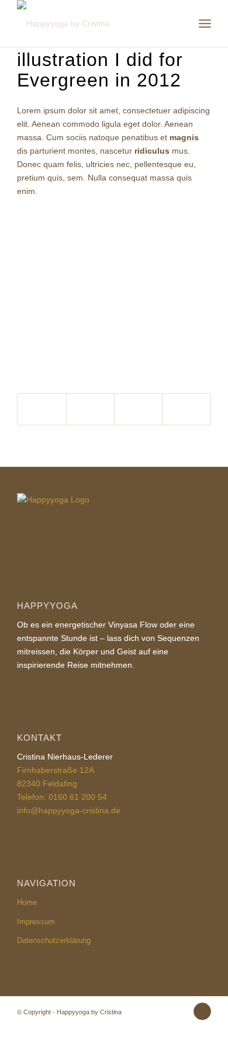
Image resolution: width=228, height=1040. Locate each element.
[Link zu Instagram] (202, 1011)
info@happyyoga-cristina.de (68, 810)
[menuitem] (205, 23)
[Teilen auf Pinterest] (138, 409)
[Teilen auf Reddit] (186, 409)
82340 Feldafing (47, 783)
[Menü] (205, 23)
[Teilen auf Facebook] (41, 409)
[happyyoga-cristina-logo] (94, 23)
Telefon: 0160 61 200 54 (62, 797)
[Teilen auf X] (90, 409)
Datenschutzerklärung (54, 940)
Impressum (36, 921)
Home (27, 902)
